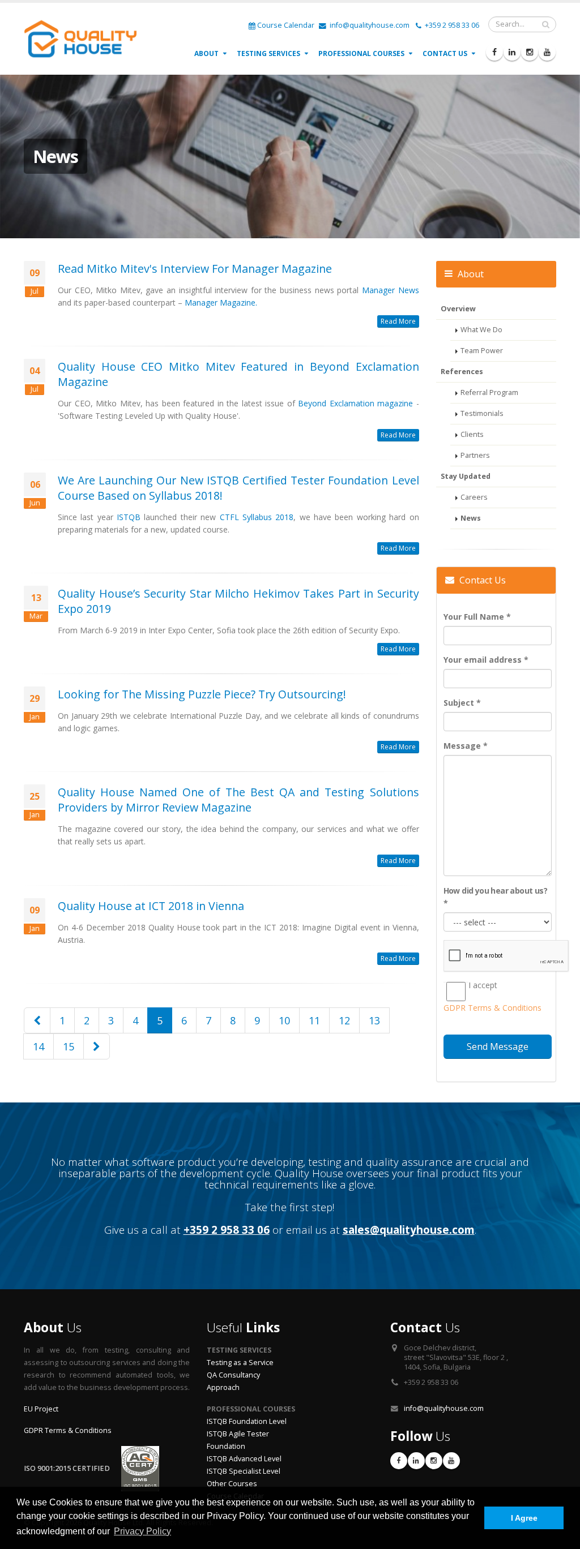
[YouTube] (547, 52)
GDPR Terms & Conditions (68, 1430)
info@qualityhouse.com (369, 25)
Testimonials (482, 413)
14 (38, 1046)
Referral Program (489, 392)
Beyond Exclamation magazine (355, 403)
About (206, 53)
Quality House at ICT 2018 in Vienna (151, 905)
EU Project (41, 1409)
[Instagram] (529, 52)
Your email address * (485, 659)
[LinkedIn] (512, 52)
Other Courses (232, 1483)
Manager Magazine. (221, 302)
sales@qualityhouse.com (409, 1229)
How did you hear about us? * (495, 896)
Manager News (390, 290)
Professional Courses (361, 53)
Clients (472, 434)
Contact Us (445, 53)
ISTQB (128, 517)
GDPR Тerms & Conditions (492, 1007)
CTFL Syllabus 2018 (257, 517)
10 (284, 1020)
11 (314, 1020)
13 (374, 1020)
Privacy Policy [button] (142, 1531)
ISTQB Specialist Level (243, 1471)
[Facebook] (494, 52)
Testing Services (268, 53)
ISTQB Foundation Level (247, 1421)
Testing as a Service (240, 1362)
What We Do (481, 329)
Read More (398, 321)
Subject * (462, 702)
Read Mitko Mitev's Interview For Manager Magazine (195, 268)
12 (344, 1020)
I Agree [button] (524, 1517)
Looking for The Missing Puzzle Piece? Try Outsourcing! (202, 694)
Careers (474, 497)
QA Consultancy (233, 1375)
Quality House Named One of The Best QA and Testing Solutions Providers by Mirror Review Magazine (238, 799)
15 (68, 1046)
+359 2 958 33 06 (451, 25)
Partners (475, 455)
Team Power (481, 350)
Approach (223, 1387)
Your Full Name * (477, 616)
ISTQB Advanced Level (244, 1459)
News (470, 518)
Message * (465, 745)
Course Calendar (285, 25)
